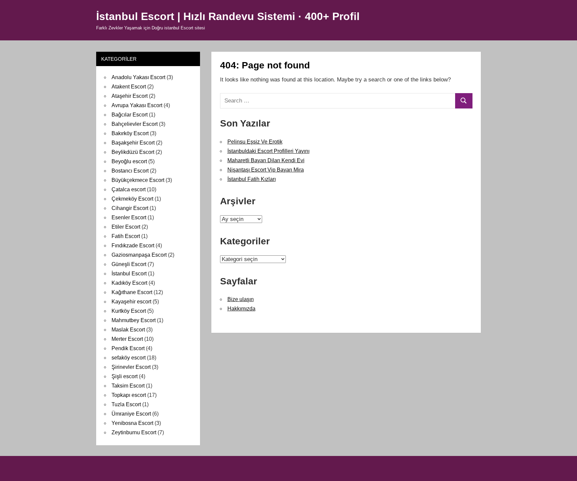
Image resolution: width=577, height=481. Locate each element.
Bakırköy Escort (130, 133)
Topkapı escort (129, 395)
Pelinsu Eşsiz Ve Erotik (254, 142)
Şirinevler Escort (131, 367)
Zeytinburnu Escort (134, 432)
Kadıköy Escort (129, 283)
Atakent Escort (129, 86)
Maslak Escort (128, 329)
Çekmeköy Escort (132, 199)
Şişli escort (125, 376)
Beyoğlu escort (129, 161)
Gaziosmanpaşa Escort (139, 255)
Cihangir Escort (130, 208)
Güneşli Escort (129, 264)
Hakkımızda (241, 308)
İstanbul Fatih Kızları (251, 179)
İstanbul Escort (129, 273)
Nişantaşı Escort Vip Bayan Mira (265, 170)
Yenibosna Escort (132, 423)
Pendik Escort (128, 348)
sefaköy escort (129, 357)
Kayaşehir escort (131, 301)
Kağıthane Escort (132, 292)
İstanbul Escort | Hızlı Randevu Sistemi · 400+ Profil (228, 16)
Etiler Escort (126, 227)
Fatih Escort (126, 236)
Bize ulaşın (240, 299)
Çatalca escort (129, 189)
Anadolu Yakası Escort (138, 77)
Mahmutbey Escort (134, 320)
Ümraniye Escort (131, 414)
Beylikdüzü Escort (133, 152)
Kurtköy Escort (129, 311)
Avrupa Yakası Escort (137, 105)
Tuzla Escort (126, 404)
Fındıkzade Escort (133, 245)
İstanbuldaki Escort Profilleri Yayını (268, 151)
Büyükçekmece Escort (138, 180)
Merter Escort (127, 339)
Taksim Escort (128, 386)
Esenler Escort (129, 217)
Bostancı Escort (130, 171)
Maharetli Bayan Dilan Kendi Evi (266, 160)
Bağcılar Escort (130, 114)
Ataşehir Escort (130, 96)
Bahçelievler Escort (135, 124)
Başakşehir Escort (133, 143)
